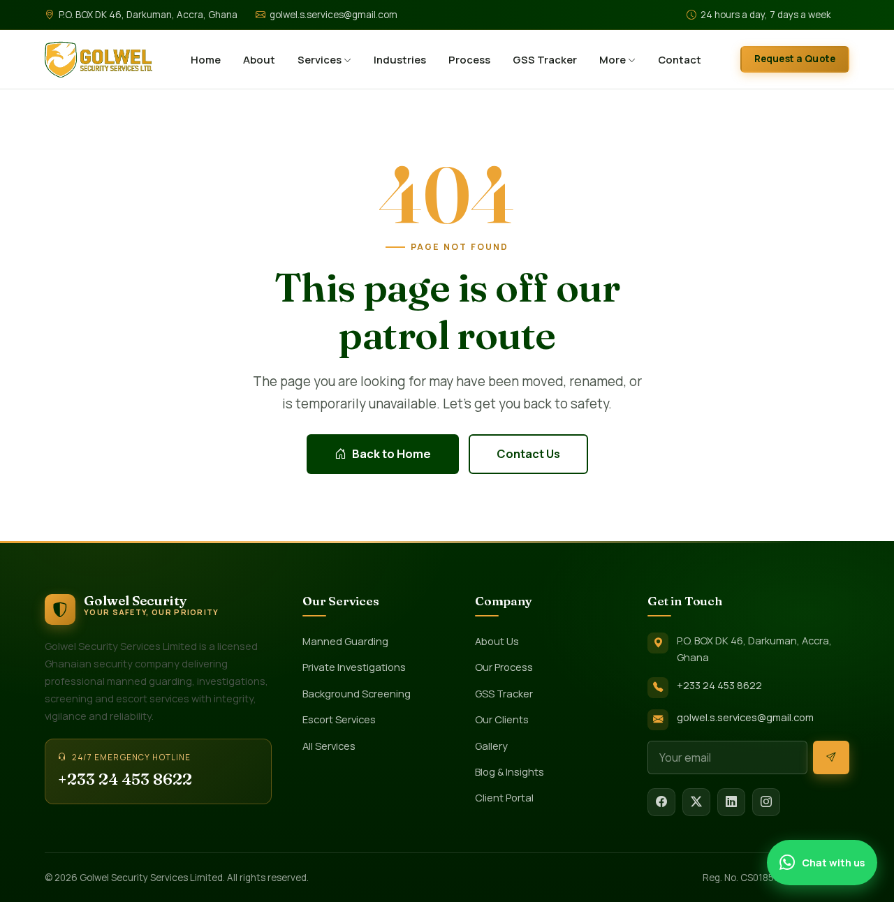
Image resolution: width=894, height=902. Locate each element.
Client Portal (504, 797)
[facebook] (661, 802)
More (613, 59)
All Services (329, 746)
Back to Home (391, 453)
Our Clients (502, 719)
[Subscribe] (831, 757)
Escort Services (339, 719)
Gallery (491, 746)
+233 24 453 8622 (125, 779)
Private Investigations (354, 667)
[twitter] (696, 802)
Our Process (504, 667)
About (259, 59)
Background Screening (356, 693)
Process (469, 59)
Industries (400, 59)
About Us (497, 641)
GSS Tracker (545, 59)
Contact (679, 59)
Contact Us (528, 453)
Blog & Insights (509, 771)
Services (321, 59)
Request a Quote (794, 58)
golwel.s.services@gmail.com (333, 14)
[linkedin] (731, 802)
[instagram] (766, 802)
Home (206, 59)
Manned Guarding (345, 641)
